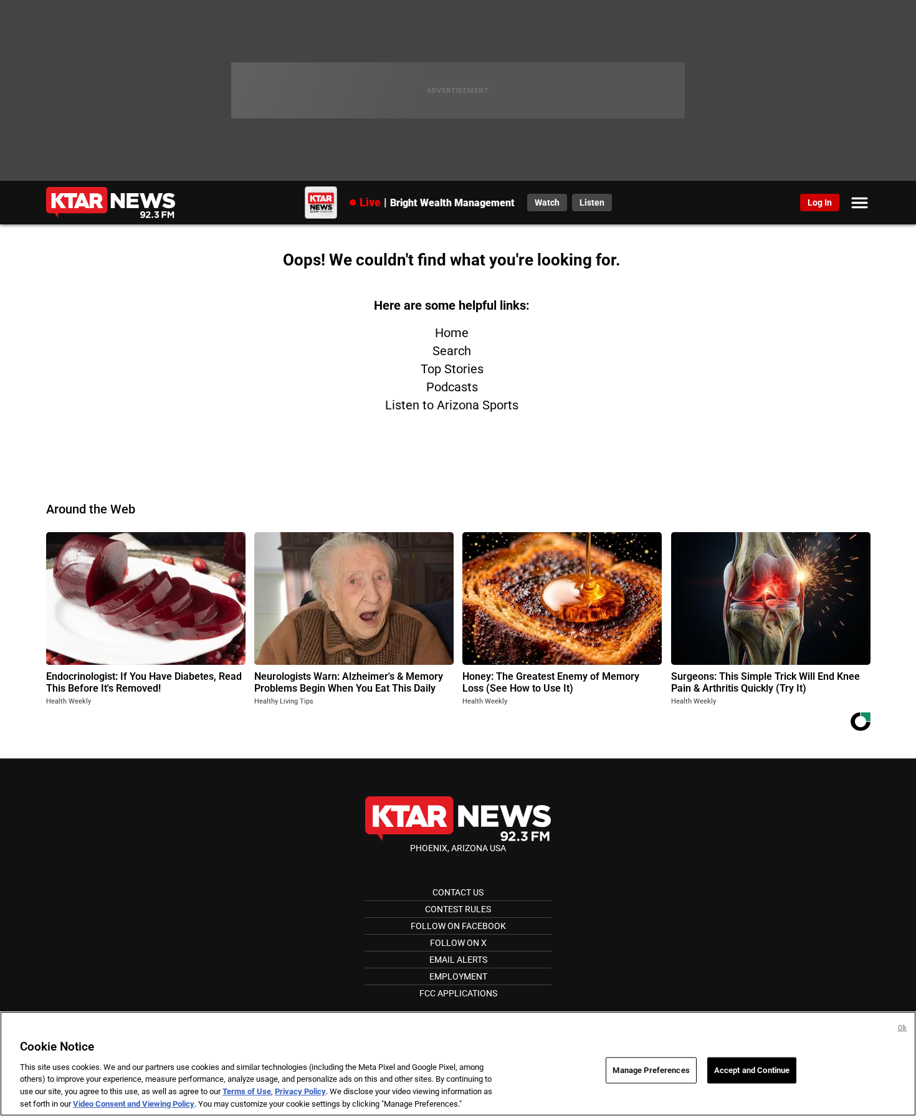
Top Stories (452, 368)
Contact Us (458, 892)
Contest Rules (458, 909)
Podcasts (452, 386)
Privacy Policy (300, 1091)
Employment (458, 976)
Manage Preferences (651, 1070)
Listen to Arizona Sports (451, 405)
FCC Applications (458, 993)
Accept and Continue (752, 1070)
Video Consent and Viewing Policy (133, 1103)
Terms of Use (246, 1091)
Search (451, 350)
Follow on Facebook (458, 926)
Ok (902, 1028)
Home (452, 332)
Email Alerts (458, 960)
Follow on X (458, 943)
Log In (820, 202)
